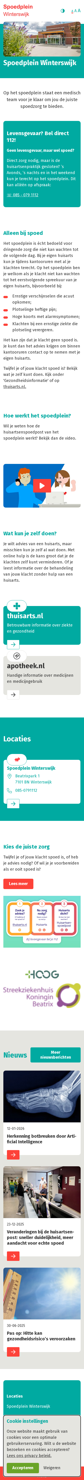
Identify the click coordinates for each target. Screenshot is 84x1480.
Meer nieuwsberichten (55, 1055)
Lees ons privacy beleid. (29, 1455)
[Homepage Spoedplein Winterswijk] (17, 11)
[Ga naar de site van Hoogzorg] (42, 974)
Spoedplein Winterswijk (28, 1406)
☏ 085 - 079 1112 (22, 195)
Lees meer (18, 883)
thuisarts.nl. (14, 386)
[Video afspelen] (42, 486)
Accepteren (22, 1467)
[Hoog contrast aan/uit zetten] (63, 11)
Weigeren (51, 1467)
